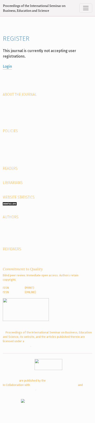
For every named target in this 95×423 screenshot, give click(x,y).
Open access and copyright (21, 141)
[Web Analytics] (10, 203)
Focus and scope (14, 228)
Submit (7, 223)
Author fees (10, 232)
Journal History (13, 109)
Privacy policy (11, 150)
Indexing (8, 114)
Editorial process (14, 241)
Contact (8, 123)
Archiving (9, 137)
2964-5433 (17, 292)
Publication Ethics (14, 155)
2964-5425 (17, 287)
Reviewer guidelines (16, 255)
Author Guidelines (14, 236)
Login (7, 66)
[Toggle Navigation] (85, 8)
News (6, 118)
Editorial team (12, 100)
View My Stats (26, 203)
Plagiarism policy (14, 146)
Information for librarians (20, 189)
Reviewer (9, 105)
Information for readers (19, 174)
